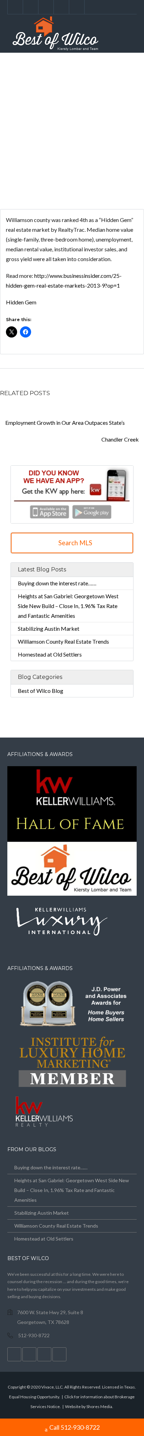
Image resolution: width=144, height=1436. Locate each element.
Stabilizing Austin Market (48, 628)
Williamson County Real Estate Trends (63, 641)
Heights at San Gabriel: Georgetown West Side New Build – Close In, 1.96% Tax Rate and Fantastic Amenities (68, 606)
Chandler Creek (120, 439)
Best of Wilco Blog (40, 690)
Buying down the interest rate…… (57, 583)
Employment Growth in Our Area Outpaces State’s (64, 422)
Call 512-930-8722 (74, 1427)
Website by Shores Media (88, 1406)
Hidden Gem (21, 302)
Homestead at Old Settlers (50, 654)
